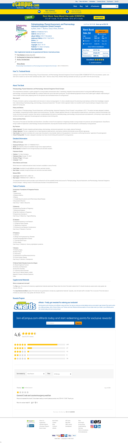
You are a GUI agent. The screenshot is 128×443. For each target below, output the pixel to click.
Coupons (54, 426)
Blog (76, 1)
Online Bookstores (82, 432)
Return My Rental (83, 1)
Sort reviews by (21, 373)
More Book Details (36, 49)
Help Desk (67, 422)
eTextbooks (95, 6)
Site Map (80, 428)
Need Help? (57, 438)
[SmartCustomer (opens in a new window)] (95, 63)
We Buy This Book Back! (23, 59)
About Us (41, 420)
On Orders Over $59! (26, 55)
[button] (42, 344)
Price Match (81, 422)
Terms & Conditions (83, 430)
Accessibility (42, 422)
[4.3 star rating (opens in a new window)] (99, 60)
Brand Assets (42, 428)
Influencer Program (44, 426)
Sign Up (78, 323)
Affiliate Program (43, 424)
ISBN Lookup (68, 424)
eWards (54, 428)
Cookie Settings (82, 426)
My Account (110, 1)
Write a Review (21, 64)
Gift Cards (67, 420)
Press (79, 420)
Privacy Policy (81, 424)
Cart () (116, 1)
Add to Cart (102, 31)
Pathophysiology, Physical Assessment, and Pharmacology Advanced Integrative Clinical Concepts (36, 66)
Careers (54, 422)
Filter (48, 373)
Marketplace (92, 1)
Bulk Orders (55, 420)
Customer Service (101, 1)
